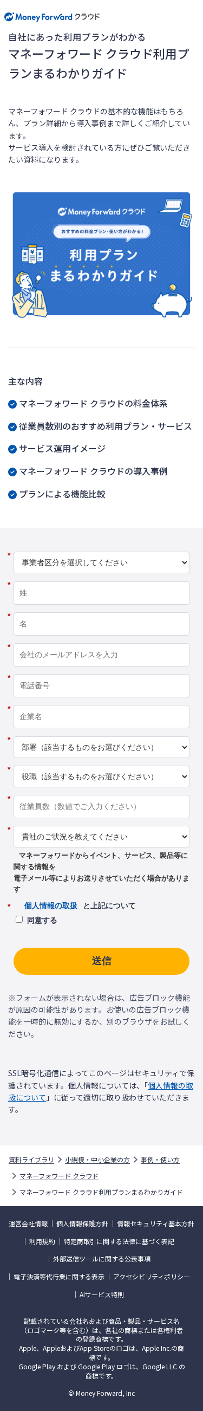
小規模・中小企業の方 (97, 1159)
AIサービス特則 (102, 1294)
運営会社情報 (28, 1223)
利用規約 (42, 1241)
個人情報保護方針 (82, 1223)
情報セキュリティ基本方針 (155, 1223)
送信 (102, 960)
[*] (101, 548)
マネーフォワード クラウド (59, 1176)
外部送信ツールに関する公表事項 (101, 1258)
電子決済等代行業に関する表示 (59, 1276)
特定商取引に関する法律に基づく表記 (119, 1241)
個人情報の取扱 (50, 905)
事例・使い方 (160, 1159)
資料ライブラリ (31, 1159)
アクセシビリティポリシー (151, 1276)
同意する (42, 920)
